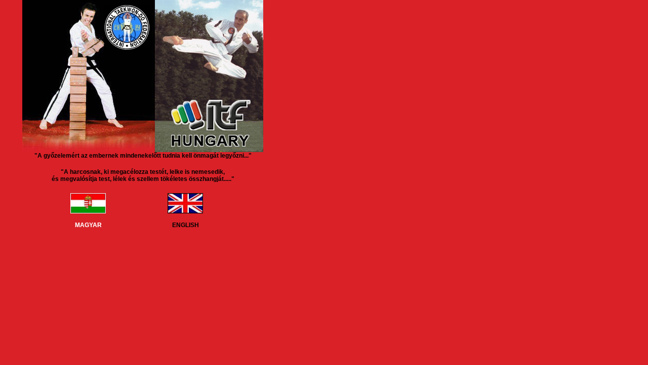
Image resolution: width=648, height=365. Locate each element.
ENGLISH (185, 225)
